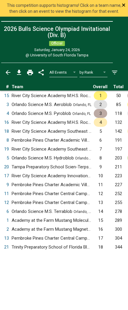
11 (6, 193)
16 (6, 122)
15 (6, 95)
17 (6, 175)
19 (6, 149)
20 (6, 167)
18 (6, 131)
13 (6, 238)
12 (6, 202)
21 (6, 247)
